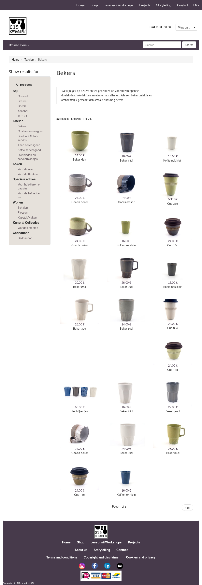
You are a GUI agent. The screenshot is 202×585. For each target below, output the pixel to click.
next (187, 508)
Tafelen (29, 59)
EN (195, 5)
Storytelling (163, 5)
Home (80, 5)
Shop (94, 5)
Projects (144, 5)
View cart (184, 27)
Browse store (18, 45)
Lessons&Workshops (118, 5)
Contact (182, 5)
